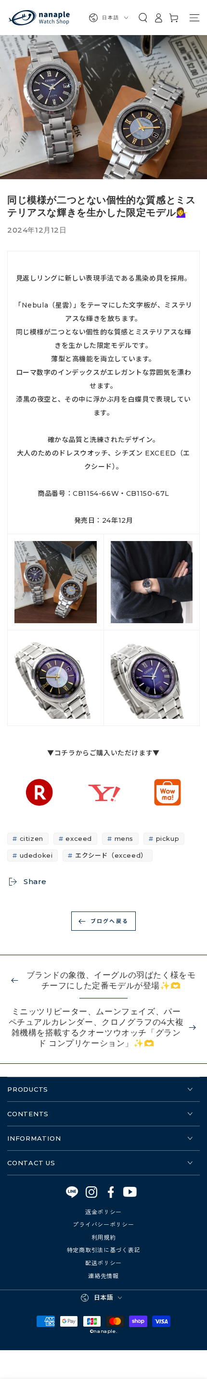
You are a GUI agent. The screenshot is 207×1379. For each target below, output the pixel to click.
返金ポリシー (103, 1211)
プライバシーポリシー (103, 1224)
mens (124, 838)
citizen (31, 838)
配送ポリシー (103, 1262)
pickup (168, 838)
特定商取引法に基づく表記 (104, 1249)
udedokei (36, 855)
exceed (78, 838)
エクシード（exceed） (111, 855)
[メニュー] (194, 18)
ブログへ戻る (110, 920)
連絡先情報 (103, 1275)
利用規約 (103, 1237)
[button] (143, 18)
